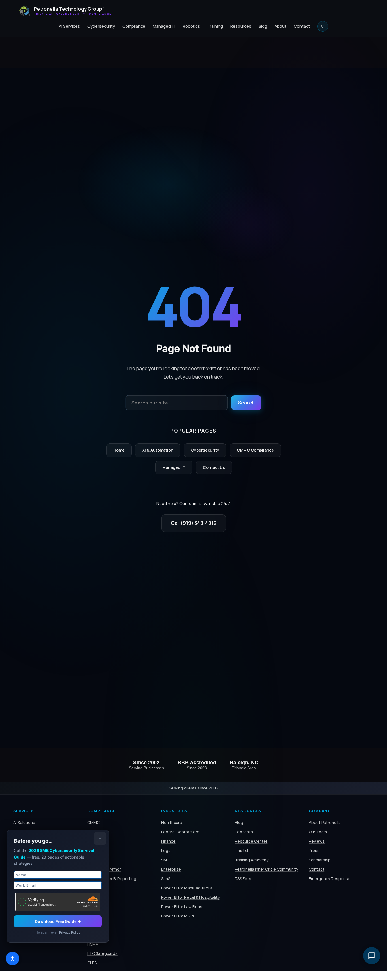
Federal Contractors (180, 831)
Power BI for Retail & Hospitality (190, 897)
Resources (240, 26)
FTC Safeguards (102, 953)
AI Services (69, 26)
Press (314, 850)
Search (246, 402)
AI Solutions (24, 822)
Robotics (191, 26)
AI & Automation (157, 450)
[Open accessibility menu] (12, 958)
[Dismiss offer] (100, 838)
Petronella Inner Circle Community (266, 869)
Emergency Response (329, 878)
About (280, 26)
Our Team (318, 831)
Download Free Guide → (58, 921)
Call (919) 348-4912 (193, 523)
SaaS (165, 878)
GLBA (92, 962)
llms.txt (241, 850)
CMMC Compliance (255, 450)
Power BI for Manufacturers (186, 888)
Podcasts (244, 831)
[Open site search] (322, 26)
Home (119, 450)
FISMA (92, 944)
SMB (165, 860)
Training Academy (251, 860)
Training (215, 26)
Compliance (133, 26)
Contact (302, 26)
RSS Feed (243, 878)
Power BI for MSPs (177, 916)
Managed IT (164, 26)
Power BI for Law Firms (181, 906)
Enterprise (171, 869)
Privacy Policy (69, 932)
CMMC (93, 822)
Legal (166, 850)
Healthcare (171, 822)
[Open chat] (371, 955)
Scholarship (320, 860)
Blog (263, 26)
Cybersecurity (101, 26)
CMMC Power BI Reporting (111, 878)
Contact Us (214, 467)
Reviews (317, 841)
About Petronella (325, 822)
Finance (168, 841)
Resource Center (251, 841)
